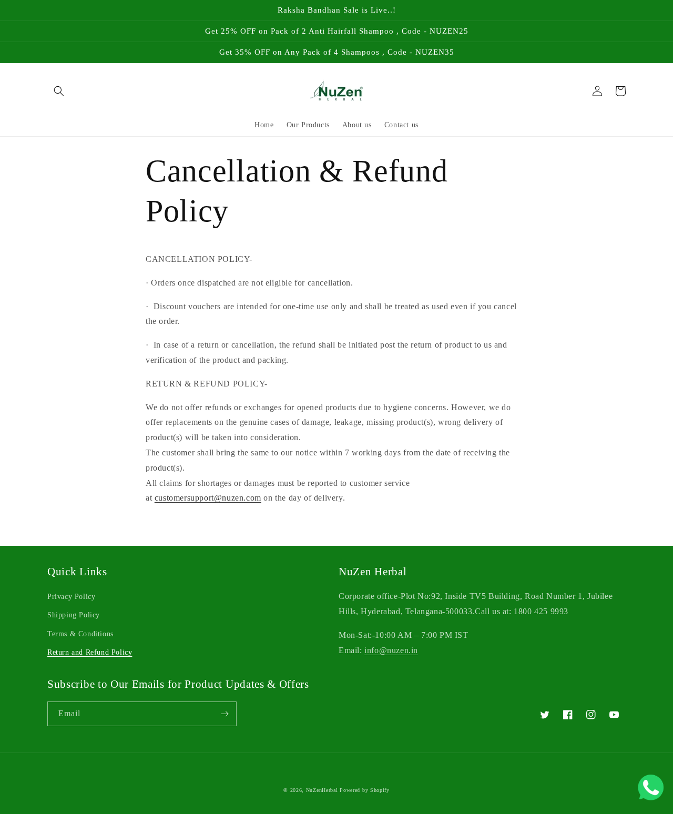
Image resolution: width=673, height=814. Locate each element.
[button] (58, 91)
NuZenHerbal (322, 790)
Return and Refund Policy (89, 652)
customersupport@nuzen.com (208, 497)
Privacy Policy (71, 597)
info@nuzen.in (391, 650)
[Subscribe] (224, 713)
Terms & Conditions (80, 634)
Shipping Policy (73, 615)
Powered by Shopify (365, 790)
